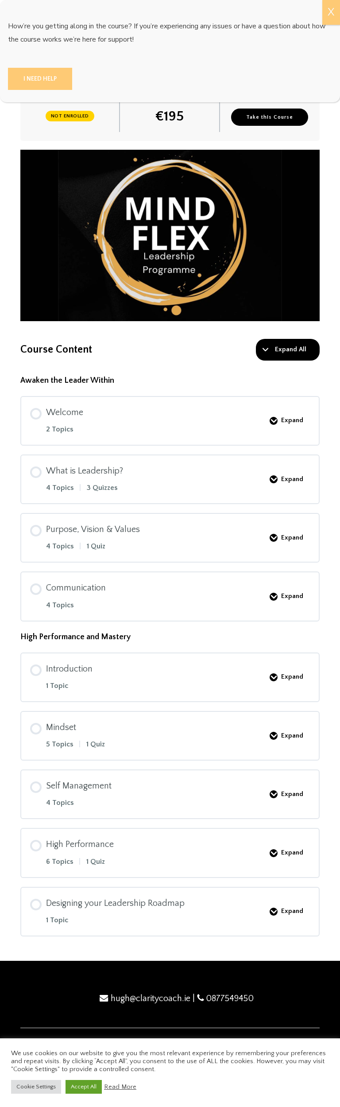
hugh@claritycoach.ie (150, 998)
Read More (120, 1087)
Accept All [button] (84, 1087)
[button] (40, 79)
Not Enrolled (70, 116)
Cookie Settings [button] (36, 1087)
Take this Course (269, 117)
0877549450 (230, 998)
